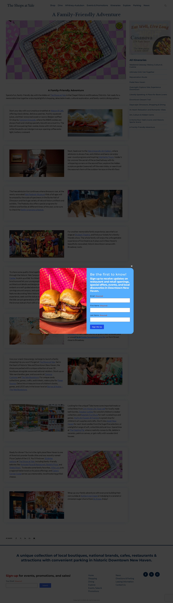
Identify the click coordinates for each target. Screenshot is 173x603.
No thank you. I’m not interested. (86, 337)
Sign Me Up (97, 327)
